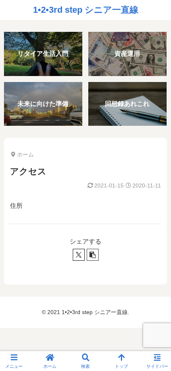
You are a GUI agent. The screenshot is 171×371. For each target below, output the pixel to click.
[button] (93, 255)
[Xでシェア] (79, 255)
